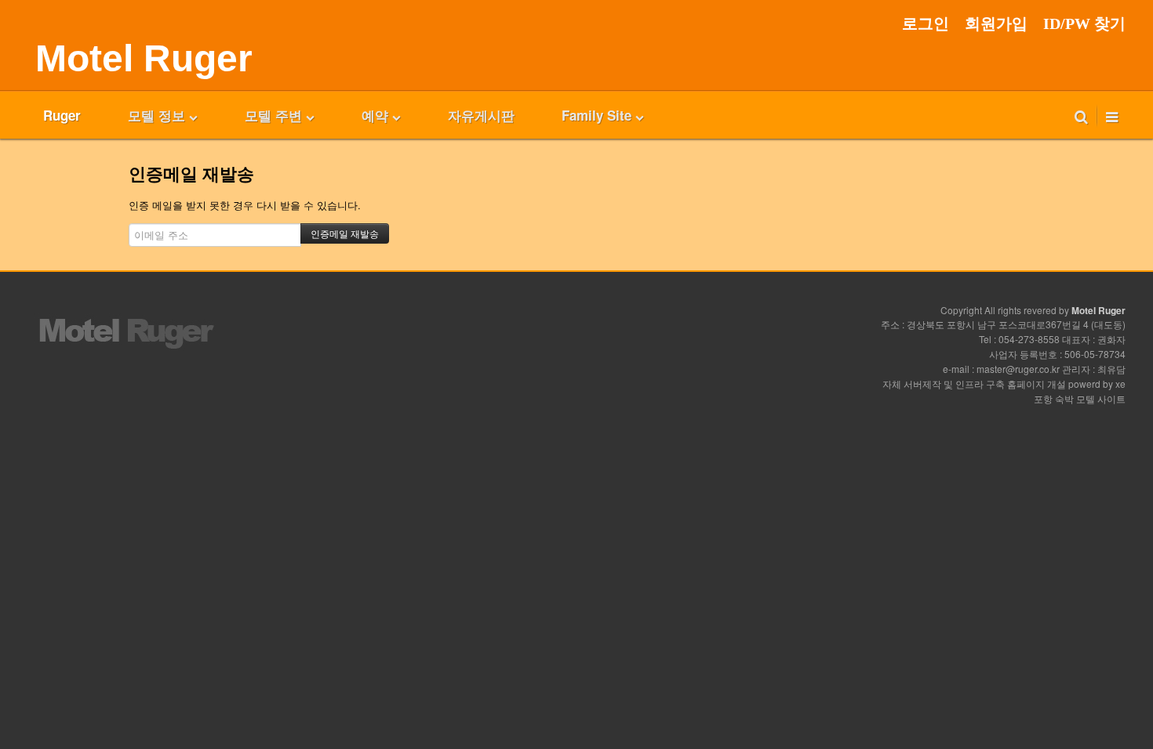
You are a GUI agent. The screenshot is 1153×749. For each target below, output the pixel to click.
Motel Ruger (144, 58)
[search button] (1081, 115)
